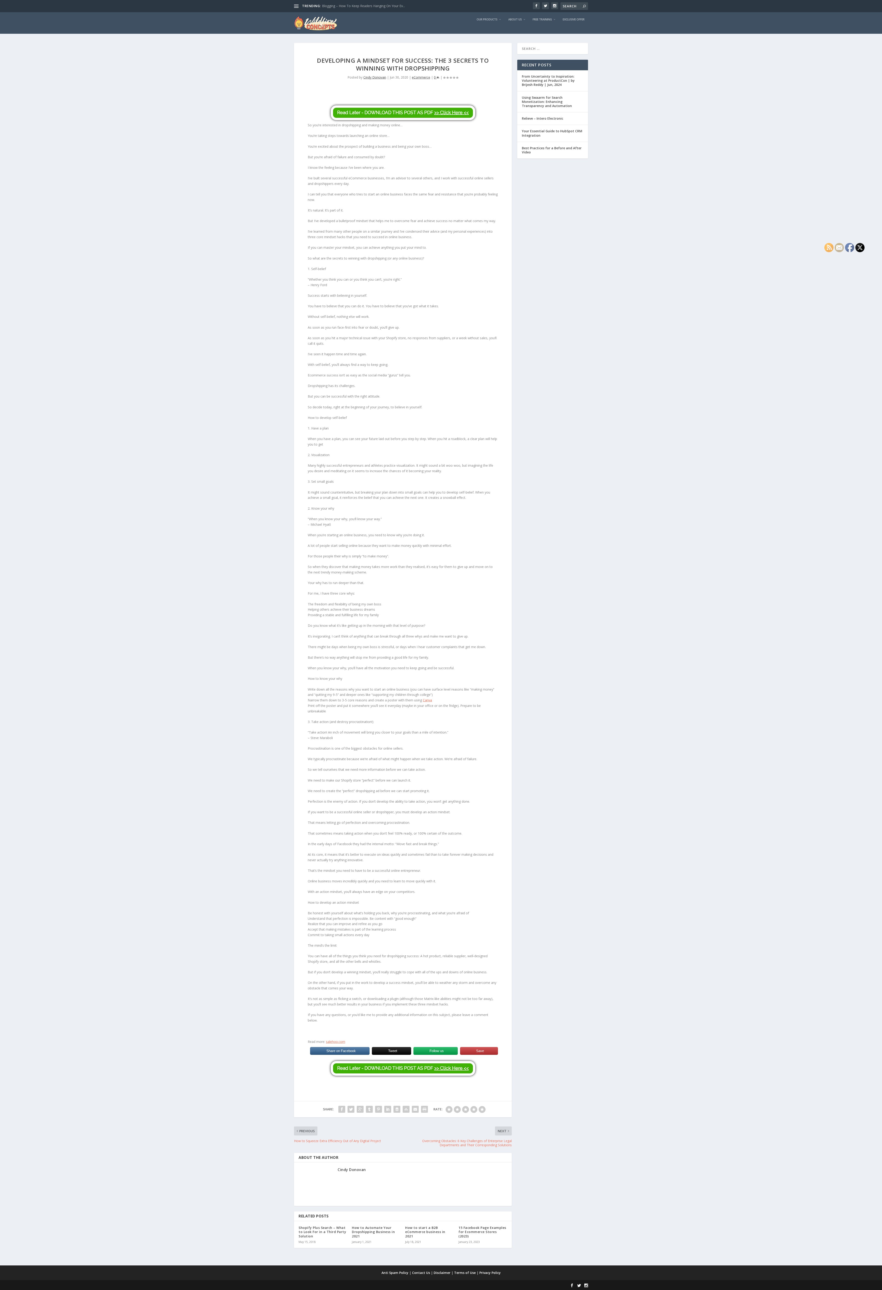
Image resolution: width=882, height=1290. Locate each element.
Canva (427, 700)
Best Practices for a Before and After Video (552, 150)
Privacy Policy (490, 1272)
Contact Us (421, 1272)
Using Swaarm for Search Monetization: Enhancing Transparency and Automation (547, 101)
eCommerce (421, 77)
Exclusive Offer (574, 19)
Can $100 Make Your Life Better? (346, 6)
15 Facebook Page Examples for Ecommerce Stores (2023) (482, 1231)
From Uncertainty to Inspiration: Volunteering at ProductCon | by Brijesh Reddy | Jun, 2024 (548, 80)
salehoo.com (335, 1041)
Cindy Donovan (374, 77)
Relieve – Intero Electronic (542, 118)
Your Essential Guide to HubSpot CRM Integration (552, 133)
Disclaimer (442, 1272)
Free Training (542, 19)
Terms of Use (465, 1272)
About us (515, 19)
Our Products (487, 19)
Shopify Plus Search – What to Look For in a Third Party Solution (322, 1231)
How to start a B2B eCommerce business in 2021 (425, 1231)
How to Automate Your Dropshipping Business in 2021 (373, 1231)
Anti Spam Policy (395, 1272)
